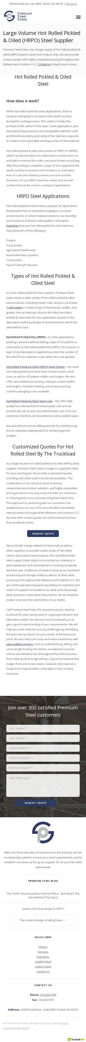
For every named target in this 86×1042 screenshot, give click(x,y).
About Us (71, 4)
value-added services (19, 644)
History (43, 947)
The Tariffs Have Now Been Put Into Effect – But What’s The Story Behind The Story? (43, 895)
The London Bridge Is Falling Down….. (43, 920)
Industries (43, 957)
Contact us (44, 64)
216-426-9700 (48, 995)
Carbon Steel (43, 966)
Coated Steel (43, 961)
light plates (15, 307)
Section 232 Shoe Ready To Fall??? (43, 909)
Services (43, 952)
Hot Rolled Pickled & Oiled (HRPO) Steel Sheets (35, 367)
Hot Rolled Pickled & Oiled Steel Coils (29, 401)
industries (12, 225)
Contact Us (43, 971)
